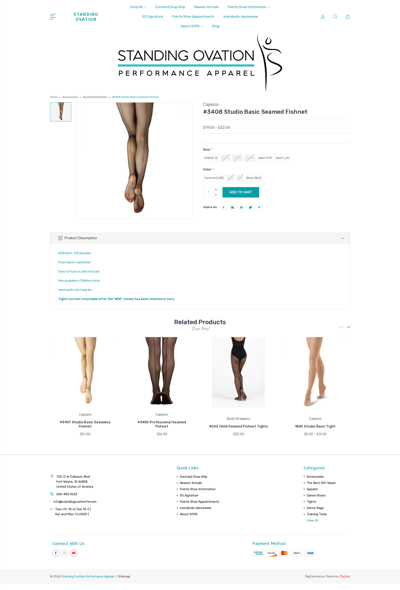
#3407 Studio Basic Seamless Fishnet (85, 424)
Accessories (315, 477)
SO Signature (152, 17)
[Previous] (341, 327)
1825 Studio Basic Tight (315, 426)
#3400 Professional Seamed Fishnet (162, 424)
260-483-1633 (66, 494)
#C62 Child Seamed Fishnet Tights (238, 426)
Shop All (136, 7)
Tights (311, 502)
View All (312, 520)
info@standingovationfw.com (75, 502)
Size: (208, 149)
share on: (210, 207)
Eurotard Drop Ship (170, 7)
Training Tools (317, 514)
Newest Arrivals (206, 7)
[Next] (348, 327)
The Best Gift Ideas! (321, 483)
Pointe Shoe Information (247, 7)
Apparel (312, 489)
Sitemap (124, 576)
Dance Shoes (316, 495)
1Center (344, 576)
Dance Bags (315, 508)
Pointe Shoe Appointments (193, 17)
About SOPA (190, 26)
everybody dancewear (240, 17)
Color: (208, 169)
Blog (215, 26)
